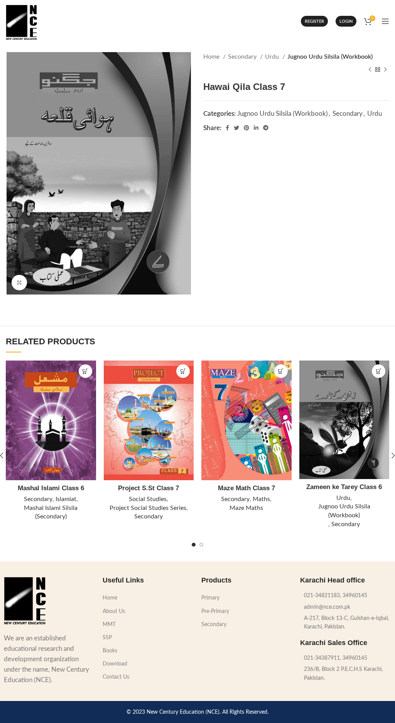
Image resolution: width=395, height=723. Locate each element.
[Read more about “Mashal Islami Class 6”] (85, 371)
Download (115, 664)
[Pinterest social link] (246, 128)
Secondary (243, 57)
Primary (210, 598)
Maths (261, 499)
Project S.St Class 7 (148, 488)
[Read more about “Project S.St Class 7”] (183, 371)
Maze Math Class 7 (246, 488)
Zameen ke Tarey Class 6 (344, 487)
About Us (114, 611)
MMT (109, 624)
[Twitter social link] (236, 128)
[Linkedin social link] (256, 128)
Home (212, 57)
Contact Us (116, 677)
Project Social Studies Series (148, 508)
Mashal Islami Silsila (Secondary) (51, 512)
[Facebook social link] (227, 128)
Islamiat (66, 499)
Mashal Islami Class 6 (51, 488)
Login (346, 21)
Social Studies (148, 499)
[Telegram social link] (266, 128)
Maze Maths (246, 508)
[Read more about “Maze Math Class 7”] (281, 371)
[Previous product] (370, 70)
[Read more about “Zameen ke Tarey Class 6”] (378, 371)
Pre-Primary (215, 611)
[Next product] (385, 70)
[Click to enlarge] (19, 282)
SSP (107, 637)
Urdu (272, 57)
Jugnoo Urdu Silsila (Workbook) (330, 57)
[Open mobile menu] (385, 21)
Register (314, 21)
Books (110, 651)
